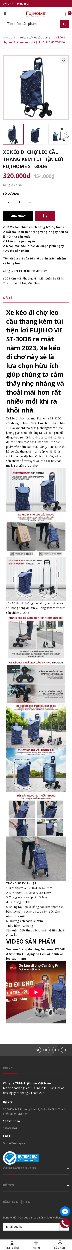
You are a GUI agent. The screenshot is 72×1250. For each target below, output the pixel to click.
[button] (66, 135)
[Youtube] (64, 1050)
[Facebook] (55, 1050)
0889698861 (10, 1128)
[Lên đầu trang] (65, 1235)
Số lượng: (11, 193)
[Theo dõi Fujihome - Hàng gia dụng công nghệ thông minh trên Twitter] (38, 1050)
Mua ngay (18, 216)
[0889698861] (65, 1223)
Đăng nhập (23, 3)
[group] (36, 87)
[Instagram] (46, 1050)
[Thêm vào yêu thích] (63, 60)
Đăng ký (8, 3)
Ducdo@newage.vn (15, 1143)
